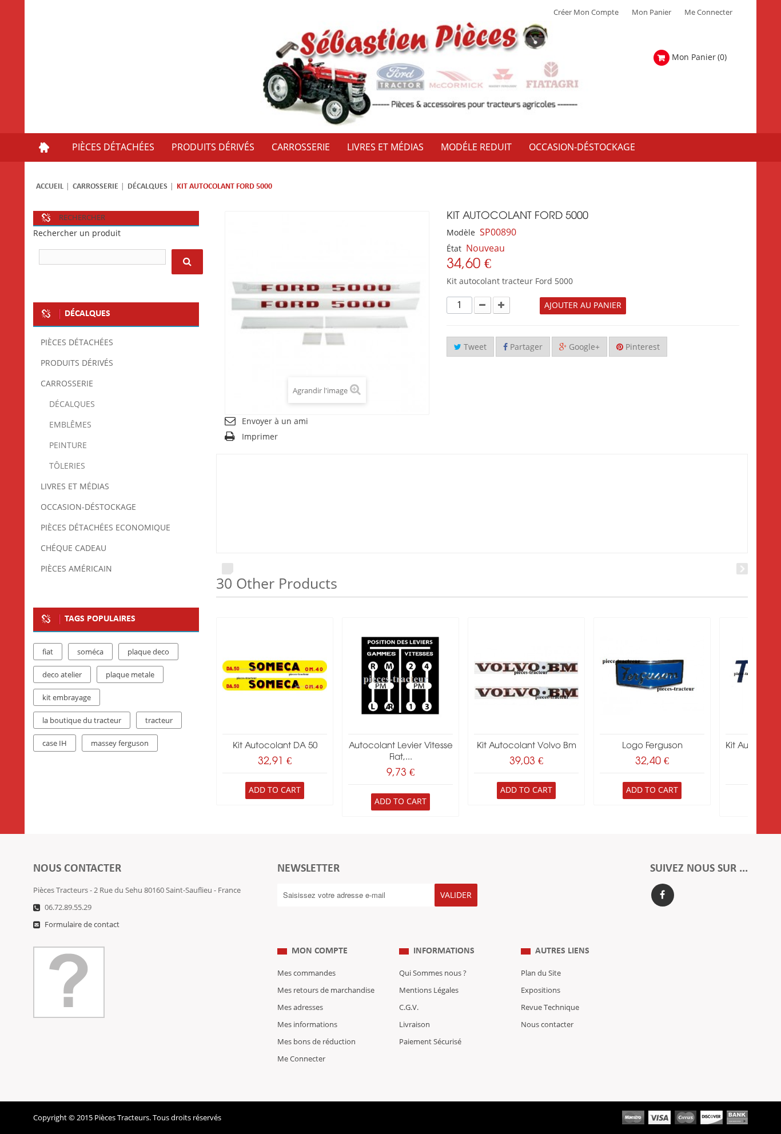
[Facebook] (662, 895)
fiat (47, 652)
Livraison (414, 1024)
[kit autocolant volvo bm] (526, 676)
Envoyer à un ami (275, 421)
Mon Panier (651, 12)
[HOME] (44, 147)
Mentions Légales (429, 990)
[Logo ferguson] (652, 676)
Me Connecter (708, 12)
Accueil (49, 186)
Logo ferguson (652, 746)
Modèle (461, 233)
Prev (227, 568)
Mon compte (320, 951)
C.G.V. (409, 1007)
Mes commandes (306, 973)
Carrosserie (95, 186)
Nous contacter (547, 1024)
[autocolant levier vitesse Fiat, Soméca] (400, 676)
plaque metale (130, 675)
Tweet (474, 347)
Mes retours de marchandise (325, 990)
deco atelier (62, 675)
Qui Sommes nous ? (433, 973)
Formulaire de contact (82, 924)
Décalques (147, 186)
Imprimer (260, 437)
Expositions (540, 990)
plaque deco (148, 652)
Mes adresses (300, 1007)
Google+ (583, 347)
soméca (90, 652)
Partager (525, 347)
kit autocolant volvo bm (526, 746)
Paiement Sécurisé (430, 1042)
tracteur (159, 720)
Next (742, 568)
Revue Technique (550, 1007)
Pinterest (641, 347)
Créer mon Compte (586, 12)
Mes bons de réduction (316, 1042)
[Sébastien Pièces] (443, 74)
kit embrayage (66, 697)
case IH (54, 743)
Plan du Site (541, 973)
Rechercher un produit (77, 233)
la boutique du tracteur (81, 720)
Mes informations (307, 1024)
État (454, 249)
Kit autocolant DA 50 (275, 746)
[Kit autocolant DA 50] (274, 676)
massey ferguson (120, 743)
